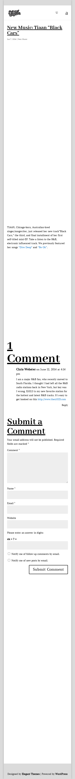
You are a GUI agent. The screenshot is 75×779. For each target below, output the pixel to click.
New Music (22, 39)
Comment (13, 450)
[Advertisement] (37, 89)
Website (11, 518)
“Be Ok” (42, 247)
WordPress (61, 774)
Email (11, 503)
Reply (65, 405)
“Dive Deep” (25, 247)
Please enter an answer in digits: (25, 532)
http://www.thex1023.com (52, 399)
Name (11, 488)
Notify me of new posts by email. (29, 560)
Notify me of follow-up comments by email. (35, 554)
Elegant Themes (31, 774)
